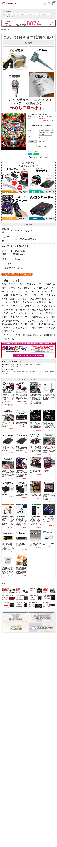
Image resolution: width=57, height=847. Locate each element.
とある (35, 14)
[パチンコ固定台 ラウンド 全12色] (49, 463)
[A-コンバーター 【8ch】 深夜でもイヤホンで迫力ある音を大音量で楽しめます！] (8, 439)
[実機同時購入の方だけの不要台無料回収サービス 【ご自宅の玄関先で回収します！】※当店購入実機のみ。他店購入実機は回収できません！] (21, 560)
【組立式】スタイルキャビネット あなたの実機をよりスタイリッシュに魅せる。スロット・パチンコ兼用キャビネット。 (49, 497)
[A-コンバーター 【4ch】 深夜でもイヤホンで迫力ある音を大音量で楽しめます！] (21, 439)
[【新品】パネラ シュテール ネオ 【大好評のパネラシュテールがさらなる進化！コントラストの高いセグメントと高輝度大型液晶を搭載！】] (8, 536)
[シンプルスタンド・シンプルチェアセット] (21, 487)
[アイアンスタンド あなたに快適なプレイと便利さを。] (35, 487)
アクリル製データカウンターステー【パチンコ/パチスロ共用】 (35, 544)
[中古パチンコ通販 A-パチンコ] (8, 4)
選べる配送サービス (41, 617)
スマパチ (6, 14)
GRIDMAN (40, 14)
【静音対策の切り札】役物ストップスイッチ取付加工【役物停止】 (21, 423)
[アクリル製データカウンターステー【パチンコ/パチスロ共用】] (35, 536)
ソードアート (24, 14)
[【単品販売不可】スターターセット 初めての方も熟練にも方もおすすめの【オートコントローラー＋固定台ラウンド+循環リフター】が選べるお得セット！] (8, 387)
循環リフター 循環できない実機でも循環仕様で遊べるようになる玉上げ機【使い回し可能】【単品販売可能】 (49, 397)
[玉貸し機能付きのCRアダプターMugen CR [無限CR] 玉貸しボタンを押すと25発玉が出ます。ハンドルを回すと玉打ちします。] (8, 560)
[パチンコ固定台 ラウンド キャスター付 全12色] (35, 463)
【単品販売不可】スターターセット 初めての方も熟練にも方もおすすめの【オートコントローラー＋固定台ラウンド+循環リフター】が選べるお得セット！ (8, 398)
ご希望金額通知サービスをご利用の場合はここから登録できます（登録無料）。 (28, 355)
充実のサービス (15, 617)
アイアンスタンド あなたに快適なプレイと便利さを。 (35, 495)
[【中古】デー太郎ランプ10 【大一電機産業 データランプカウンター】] (21, 536)
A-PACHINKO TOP (5, 29)
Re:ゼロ (30, 14)
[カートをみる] (49, 4)
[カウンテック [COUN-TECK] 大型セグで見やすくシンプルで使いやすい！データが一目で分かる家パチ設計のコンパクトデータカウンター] (49, 509)
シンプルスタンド (6, 494)
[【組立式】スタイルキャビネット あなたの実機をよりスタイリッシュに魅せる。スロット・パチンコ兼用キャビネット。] (49, 487)
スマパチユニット (12, 14)
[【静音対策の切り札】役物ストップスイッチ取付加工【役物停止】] (21, 415)
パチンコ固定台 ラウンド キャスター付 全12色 (35, 471)
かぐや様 (6, 16)
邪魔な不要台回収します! (42, 628)
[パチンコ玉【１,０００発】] (49, 536)
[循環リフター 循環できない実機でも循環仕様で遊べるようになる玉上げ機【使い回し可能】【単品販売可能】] (49, 387)
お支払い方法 (16, 628)
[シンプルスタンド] (8, 487)
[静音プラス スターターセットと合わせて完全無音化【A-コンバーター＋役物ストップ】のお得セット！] (21, 387)
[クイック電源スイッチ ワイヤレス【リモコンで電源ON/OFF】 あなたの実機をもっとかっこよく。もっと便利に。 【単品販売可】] (21, 463)
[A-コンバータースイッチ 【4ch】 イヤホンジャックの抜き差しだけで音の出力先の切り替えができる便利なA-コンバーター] (35, 439)
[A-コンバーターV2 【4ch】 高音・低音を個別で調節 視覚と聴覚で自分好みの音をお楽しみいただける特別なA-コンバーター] (49, 415)
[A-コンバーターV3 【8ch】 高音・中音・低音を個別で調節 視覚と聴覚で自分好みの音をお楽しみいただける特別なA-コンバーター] (35, 415)
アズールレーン (46, 14)
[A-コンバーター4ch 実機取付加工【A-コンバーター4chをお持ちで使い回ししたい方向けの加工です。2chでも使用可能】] (8, 463)
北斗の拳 (11, 16)
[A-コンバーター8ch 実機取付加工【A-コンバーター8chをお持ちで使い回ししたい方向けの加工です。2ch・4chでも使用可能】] (49, 439)
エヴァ (19, 14)
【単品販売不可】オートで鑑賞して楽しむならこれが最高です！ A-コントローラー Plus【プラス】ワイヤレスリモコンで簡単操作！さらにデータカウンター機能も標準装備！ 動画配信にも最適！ (35, 400)
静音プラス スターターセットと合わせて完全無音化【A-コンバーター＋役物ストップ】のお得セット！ (21, 397)
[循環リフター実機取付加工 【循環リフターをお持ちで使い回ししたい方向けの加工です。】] (8, 415)
